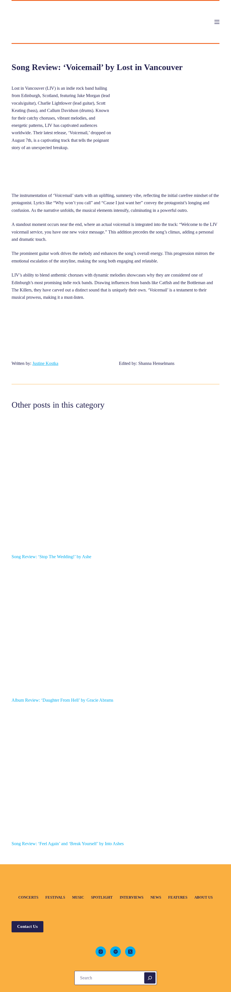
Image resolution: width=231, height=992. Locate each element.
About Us (203, 897)
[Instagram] (100, 951)
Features (177, 897)
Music (78, 897)
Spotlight (102, 897)
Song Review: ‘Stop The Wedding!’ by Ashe (51, 556)
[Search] (150, 978)
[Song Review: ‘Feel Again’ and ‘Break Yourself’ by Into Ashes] (115, 772)
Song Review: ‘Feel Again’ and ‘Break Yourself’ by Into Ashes (68, 843)
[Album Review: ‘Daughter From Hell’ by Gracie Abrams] (115, 628)
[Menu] (216, 21)
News (155, 897)
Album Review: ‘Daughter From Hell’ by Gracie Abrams (62, 700)
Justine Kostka (45, 363)
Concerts (28, 897)
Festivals (55, 897)
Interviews (131, 897)
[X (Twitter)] (130, 951)
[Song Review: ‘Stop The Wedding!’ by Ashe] (115, 484)
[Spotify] (115, 951)
